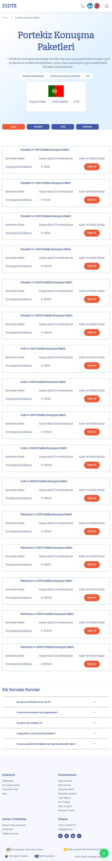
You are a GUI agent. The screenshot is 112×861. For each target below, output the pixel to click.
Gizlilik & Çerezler (10, 833)
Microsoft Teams (66, 810)
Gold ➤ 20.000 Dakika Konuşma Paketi (44, 481)
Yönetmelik (7, 829)
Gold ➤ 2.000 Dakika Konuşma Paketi (43, 382)
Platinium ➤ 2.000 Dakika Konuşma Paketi (46, 547)
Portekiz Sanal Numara (33, 75)
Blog (4, 793)
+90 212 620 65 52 (67, 825)
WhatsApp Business (67, 793)
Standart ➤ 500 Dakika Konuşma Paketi (45, 149)
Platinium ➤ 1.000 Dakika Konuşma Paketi (46, 514)
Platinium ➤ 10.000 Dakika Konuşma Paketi (47, 614)
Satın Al (92, 166)
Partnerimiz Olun (10, 789)
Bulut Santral (64, 785)
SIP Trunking (64, 802)
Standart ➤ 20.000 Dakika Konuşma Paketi (46, 315)
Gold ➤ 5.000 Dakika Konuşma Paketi (43, 415)
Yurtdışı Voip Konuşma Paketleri (65, 75)
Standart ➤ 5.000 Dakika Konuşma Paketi (46, 249)
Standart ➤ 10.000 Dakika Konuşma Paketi (46, 282)
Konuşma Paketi (66, 789)
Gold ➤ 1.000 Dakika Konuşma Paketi (43, 348)
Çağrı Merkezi (64, 797)
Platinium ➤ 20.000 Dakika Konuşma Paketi (47, 647)
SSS (88, 75)
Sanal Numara (65, 780)
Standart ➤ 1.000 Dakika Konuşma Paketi (46, 183)
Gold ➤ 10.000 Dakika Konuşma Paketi (44, 448)
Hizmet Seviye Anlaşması (14, 825)
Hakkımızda (7, 780)
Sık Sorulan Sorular (11, 785)
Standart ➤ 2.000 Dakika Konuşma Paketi (46, 216)
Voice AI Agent (65, 806)
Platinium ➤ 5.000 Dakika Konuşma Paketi (46, 580)
